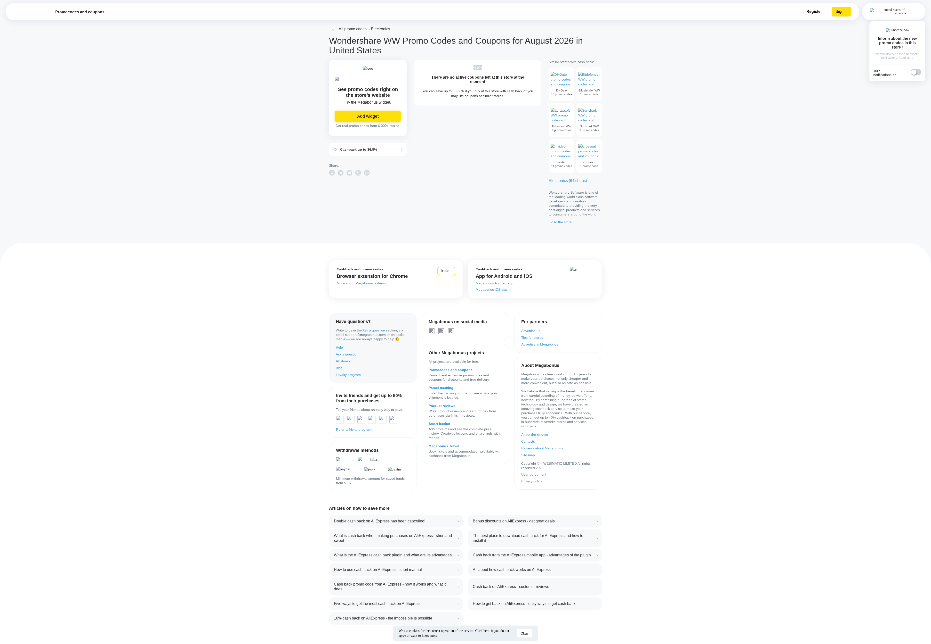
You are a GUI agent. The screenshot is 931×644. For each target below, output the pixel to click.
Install (446, 271)
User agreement (533, 474)
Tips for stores (532, 337)
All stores (343, 361)
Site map (528, 455)
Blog (339, 368)
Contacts (528, 441)
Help (339, 347)
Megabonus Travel (444, 446)
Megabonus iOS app (491, 289)
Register (814, 11)
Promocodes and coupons (451, 370)
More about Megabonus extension (363, 283)
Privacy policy (531, 481)
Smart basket (439, 424)
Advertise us (530, 331)
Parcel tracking (441, 388)
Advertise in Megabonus (539, 344)
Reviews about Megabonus (542, 448)
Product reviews (442, 406)
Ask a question (373, 330)
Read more (906, 57)
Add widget (368, 116)
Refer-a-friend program (354, 429)
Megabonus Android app (494, 283)
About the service (534, 435)
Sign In (841, 11)
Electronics (380, 29)
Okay (525, 633)
